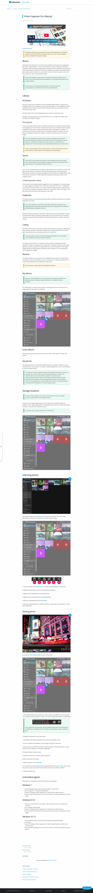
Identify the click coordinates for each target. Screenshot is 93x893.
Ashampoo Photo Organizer (24, 8)
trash (32, 201)
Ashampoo (9, 8)
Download (29, 839)
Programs (15, 8)
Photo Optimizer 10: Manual (29, 871)
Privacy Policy (32, 890)
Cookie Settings (48, 890)
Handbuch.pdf (27, 846)
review (61, 766)
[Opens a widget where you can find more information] (87, 888)
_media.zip (26, 837)
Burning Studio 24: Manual (29, 879)
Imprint (63, 890)
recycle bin (53, 232)
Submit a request (52, 860)
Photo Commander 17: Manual (30, 869)
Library (40, 516)
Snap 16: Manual (26, 874)
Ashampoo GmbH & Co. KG (13, 890)
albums (38, 586)
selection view (36, 655)
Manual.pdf (27, 850)
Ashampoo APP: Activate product (30, 877)
